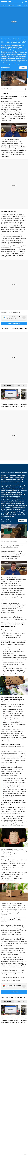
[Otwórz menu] (25, 1)
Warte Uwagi (20, 385)
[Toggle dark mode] (22, 1)
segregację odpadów (8, 724)
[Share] (26, 89)
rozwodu (18, 107)
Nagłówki (5, 93)
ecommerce (22, 520)
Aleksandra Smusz (6, 520)
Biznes (25, 5)
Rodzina (23, 67)
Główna (3, 5)
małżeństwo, (15, 328)
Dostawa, (19, 997)
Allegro (15, 633)
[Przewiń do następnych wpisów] (25, 397)
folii (9, 939)
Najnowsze (11, 5)
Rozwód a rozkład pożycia (8, 211)
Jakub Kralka (11, 401)
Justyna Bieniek (5, 67)
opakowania (15, 863)
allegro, (13, 997)
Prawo (19, 5)
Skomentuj (7, 88)
